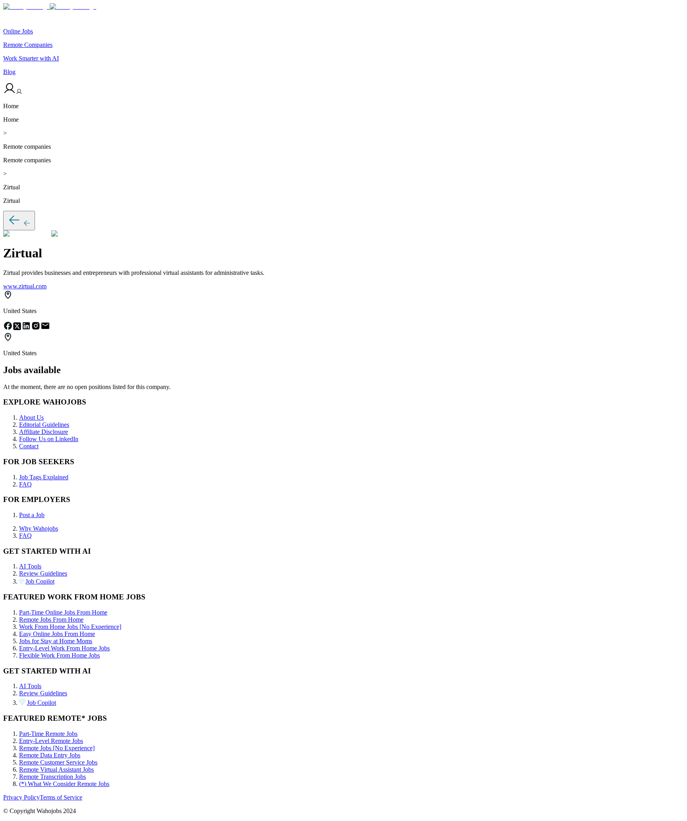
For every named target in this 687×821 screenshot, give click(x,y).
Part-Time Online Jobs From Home (63, 612)
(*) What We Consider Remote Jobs (64, 783)
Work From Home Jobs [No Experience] (70, 626)
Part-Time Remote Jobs (48, 733)
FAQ (25, 484)
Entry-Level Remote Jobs (51, 740)
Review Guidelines (43, 573)
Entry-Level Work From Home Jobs (64, 648)
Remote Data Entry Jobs (49, 755)
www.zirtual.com (25, 286)
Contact (29, 446)
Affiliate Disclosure (43, 431)
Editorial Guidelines (44, 424)
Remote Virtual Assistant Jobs (56, 769)
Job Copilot (39, 581)
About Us (31, 417)
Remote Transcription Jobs (52, 776)
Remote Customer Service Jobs (58, 762)
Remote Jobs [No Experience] (57, 748)
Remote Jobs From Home (51, 619)
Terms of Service (61, 797)
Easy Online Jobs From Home (57, 633)
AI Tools (30, 566)
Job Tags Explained (43, 477)
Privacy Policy (21, 797)
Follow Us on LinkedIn (48, 439)
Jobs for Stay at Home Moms (55, 641)
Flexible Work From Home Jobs (59, 655)
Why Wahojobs (38, 528)
